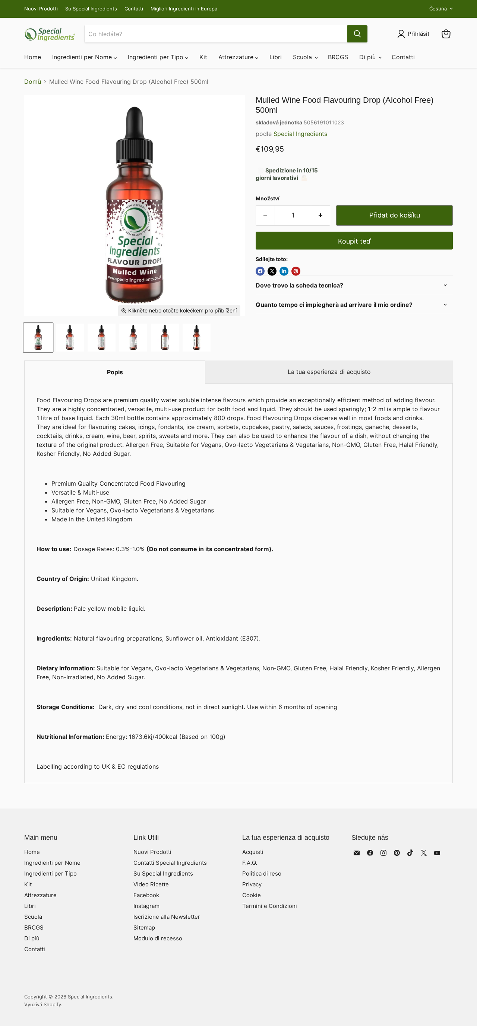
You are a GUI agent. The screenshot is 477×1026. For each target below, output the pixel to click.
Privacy (252, 884)
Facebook (146, 895)
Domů (32, 81)
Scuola (303, 57)
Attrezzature (236, 57)
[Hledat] (357, 33)
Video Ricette (151, 884)
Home (32, 57)
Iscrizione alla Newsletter (166, 916)
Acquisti (252, 851)
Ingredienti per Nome (83, 57)
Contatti (133, 9)
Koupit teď (354, 241)
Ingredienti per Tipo (156, 57)
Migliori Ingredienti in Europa (184, 9)
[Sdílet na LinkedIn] (283, 271)
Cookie (251, 895)
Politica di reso (261, 873)
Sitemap (144, 927)
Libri (275, 57)
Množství (267, 198)
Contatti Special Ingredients (170, 862)
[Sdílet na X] (272, 271)
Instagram (146, 905)
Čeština (438, 9)
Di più (368, 57)
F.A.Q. (249, 862)
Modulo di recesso (157, 938)
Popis (115, 372)
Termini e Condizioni (269, 905)
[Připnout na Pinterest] (295, 271)
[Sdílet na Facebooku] (260, 271)
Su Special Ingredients (91, 9)
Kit (203, 57)
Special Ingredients (300, 133)
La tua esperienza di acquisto (329, 371)
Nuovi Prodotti (41, 9)
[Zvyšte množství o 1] (320, 215)
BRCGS (338, 57)
